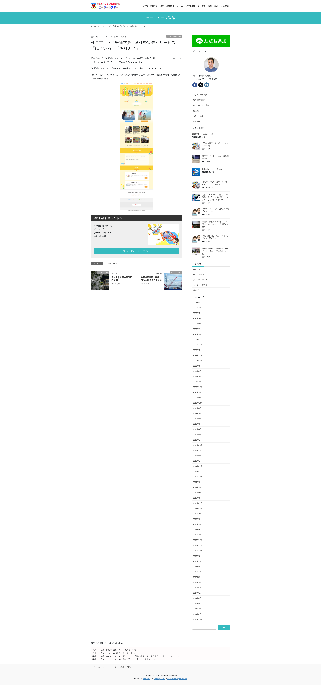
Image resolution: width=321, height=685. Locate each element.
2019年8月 (197, 413)
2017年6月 (197, 482)
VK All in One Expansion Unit (177, 679)
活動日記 (196, 290)
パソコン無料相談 (200, 95)
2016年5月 (197, 524)
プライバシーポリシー (101, 667)
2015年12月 (198, 540)
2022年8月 (197, 366)
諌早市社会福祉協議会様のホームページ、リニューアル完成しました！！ (215, 251)
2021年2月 (197, 382)
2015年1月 (197, 588)
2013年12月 (198, 619)
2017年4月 (197, 493)
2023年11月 (197, 345)
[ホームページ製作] (100, 280)
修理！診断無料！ (200, 100)
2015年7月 (197, 561)
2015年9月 (197, 556)
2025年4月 (197, 318)
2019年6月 (197, 424)
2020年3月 (197, 398)
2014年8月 (197, 598)
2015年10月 (198, 551)
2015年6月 (197, 567)
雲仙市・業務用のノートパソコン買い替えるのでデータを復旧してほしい (215, 224)
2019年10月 (198, 403)
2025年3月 (197, 324)
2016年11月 (197, 503)
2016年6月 (197, 519)
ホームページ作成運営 (202, 105)
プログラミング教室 (201, 280)
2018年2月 (197, 456)
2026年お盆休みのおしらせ (203, 134)
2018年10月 (198, 445)
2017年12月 (198, 466)
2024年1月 (197, 340)
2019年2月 (197, 435)
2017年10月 (198, 477)
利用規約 (196, 121)
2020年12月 (198, 387)
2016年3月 (197, 535)
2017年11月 (197, 472)
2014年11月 (197, 593)
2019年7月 (197, 419)
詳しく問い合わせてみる (136, 251)
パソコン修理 (198, 274)
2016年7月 (197, 514)
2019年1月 (197, 440)
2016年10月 (198, 509)
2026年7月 (197, 303)
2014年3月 (197, 609)
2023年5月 (197, 350)
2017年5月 (197, 487)
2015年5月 (197, 572)
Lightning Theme (159, 679)
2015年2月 (197, 582)
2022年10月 (198, 361)
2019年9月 (197, 408)
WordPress (146, 679)
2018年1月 (197, 461)
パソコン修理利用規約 (123, 667)
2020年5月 (197, 392)
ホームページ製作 (174, 36)
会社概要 (196, 111)
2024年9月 (197, 334)
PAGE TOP (312, 662)
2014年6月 (197, 604)
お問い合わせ (198, 116)
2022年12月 (198, 355)
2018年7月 (197, 450)
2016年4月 (197, 530)
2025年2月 (197, 329)
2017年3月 (197, 498)
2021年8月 (197, 376)
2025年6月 (197, 308)
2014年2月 (197, 614)
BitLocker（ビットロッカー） (213, 169)
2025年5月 (197, 313)
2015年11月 (197, 545)
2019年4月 (197, 429)
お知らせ (196, 269)
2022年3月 (197, 371)
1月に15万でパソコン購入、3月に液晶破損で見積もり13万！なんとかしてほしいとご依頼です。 (215, 197)
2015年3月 (197, 577)
